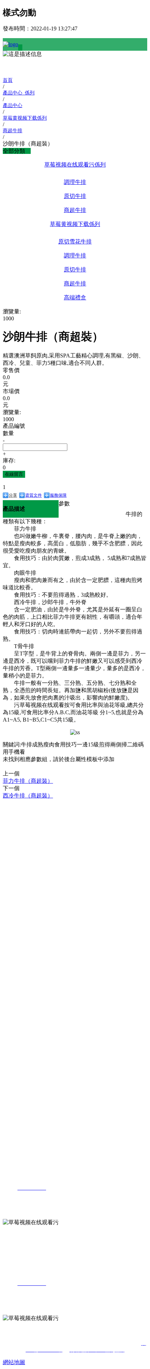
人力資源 (14, 1078)
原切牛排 (75, 196)
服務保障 (58, 495)
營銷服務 (14, 1011)
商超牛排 (75, 210)
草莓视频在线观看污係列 (75, 165)
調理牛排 (75, 182)
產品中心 (14, 885)
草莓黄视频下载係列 (75, 224)
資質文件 (33, 495)
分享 (13, 495)
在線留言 (14, 474)
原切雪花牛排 (75, 241)
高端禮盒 (75, 297)
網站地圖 (14, 1362)
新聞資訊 (14, 963)
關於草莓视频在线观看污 (17, 810)
